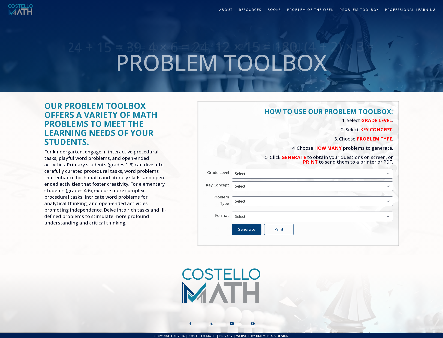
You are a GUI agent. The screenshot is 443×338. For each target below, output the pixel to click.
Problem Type (221, 200)
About (226, 10)
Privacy (226, 336)
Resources (250, 10)
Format (222, 215)
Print (279, 229)
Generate (246, 229)
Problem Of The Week (310, 10)
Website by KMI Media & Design (262, 336)
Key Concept (217, 185)
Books (274, 10)
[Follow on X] (211, 323)
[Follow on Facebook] (190, 323)
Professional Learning (410, 10)
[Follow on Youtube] (232, 323)
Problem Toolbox (359, 10)
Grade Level (218, 172)
